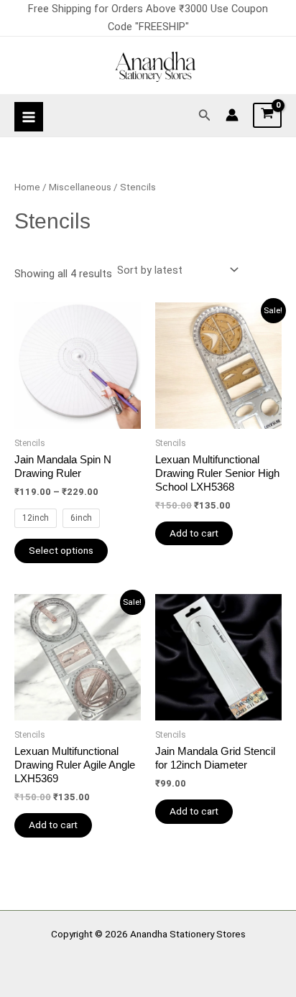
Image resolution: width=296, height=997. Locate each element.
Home (27, 187)
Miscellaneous (80, 187)
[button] (204, 115)
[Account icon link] (232, 114)
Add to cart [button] (194, 533)
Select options (61, 550)
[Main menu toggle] (28, 116)
